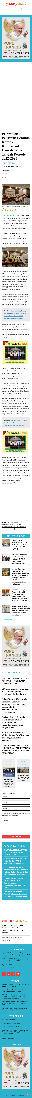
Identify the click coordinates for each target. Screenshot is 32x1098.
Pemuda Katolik (21, 526)
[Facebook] (3, 180)
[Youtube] (18, 974)
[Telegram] (16, 180)
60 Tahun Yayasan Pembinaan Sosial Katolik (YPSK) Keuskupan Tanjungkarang (19, 559)
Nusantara (9, 163)
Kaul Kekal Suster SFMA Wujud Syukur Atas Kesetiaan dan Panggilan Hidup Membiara (21, 610)
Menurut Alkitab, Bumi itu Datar (11, 1023)
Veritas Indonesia (7, 619)
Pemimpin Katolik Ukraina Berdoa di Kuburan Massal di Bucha (23, 778)
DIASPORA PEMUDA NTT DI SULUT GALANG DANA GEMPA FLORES (20, 544)
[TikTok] (13, 974)
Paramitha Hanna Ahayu (8, 526)
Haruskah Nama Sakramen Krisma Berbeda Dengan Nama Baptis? (14, 1037)
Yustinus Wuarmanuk (14, 166)
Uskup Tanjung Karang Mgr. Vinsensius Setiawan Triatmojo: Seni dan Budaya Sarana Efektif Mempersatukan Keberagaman (20, 576)
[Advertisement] (16, 81)
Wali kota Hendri (20, 528)
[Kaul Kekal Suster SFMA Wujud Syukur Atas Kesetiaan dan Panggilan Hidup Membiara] (6, 609)
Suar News (5, 901)
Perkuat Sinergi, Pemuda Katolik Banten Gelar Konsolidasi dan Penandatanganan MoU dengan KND (19, 595)
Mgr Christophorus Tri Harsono (11, 524)
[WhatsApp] (12, 180)
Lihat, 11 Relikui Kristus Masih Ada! (12, 1026)
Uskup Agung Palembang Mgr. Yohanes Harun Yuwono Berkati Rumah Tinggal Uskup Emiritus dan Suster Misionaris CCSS (15, 1032)
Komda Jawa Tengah (12, 522)
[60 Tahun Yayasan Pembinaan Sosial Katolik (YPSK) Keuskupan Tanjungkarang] (6, 557)
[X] (7, 180)
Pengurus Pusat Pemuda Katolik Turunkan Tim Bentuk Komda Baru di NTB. (9, 783)
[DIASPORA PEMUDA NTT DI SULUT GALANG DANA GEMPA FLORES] (6, 543)
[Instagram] (8, 974)
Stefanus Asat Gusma (8, 528)
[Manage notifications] (27, 1094)
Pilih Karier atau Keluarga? (9, 1019)
